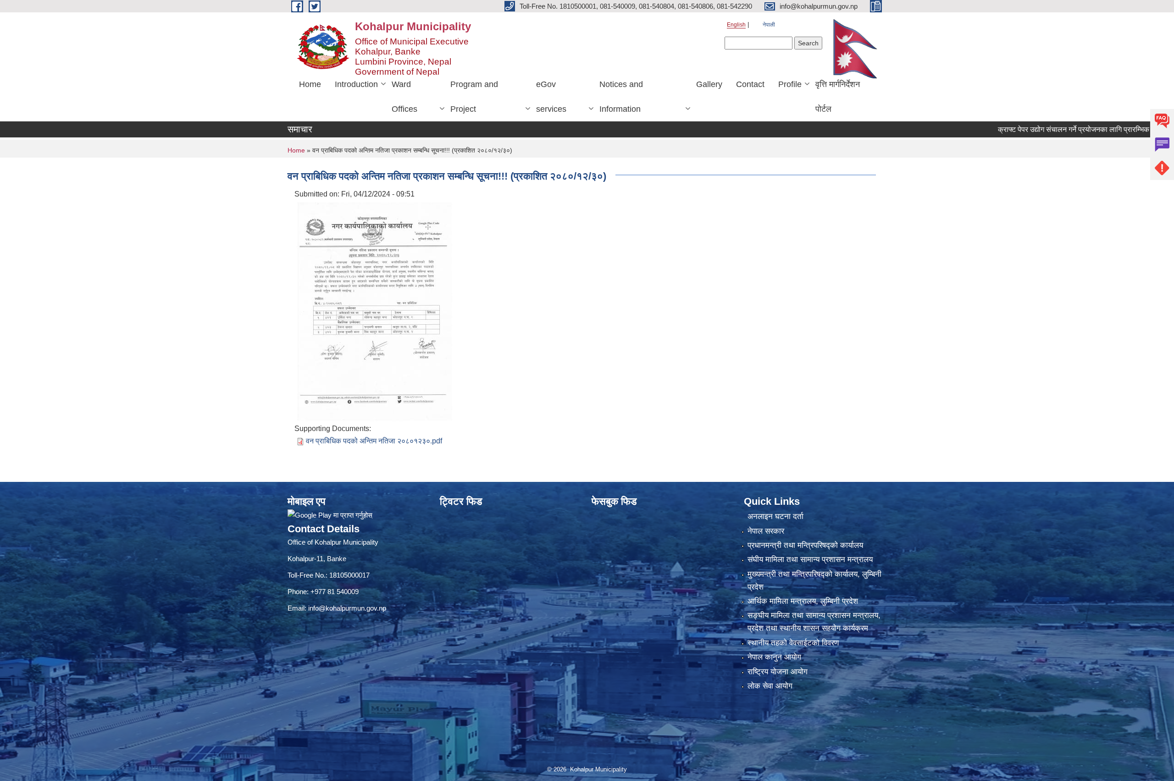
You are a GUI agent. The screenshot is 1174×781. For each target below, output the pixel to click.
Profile (790, 84)
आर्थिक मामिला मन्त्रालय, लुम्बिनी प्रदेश (803, 601)
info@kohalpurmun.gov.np (347, 608)
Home (310, 84)
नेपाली (769, 25)
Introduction (356, 84)
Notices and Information (621, 97)
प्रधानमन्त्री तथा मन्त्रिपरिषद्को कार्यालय (805, 545)
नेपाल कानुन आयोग (774, 657)
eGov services (551, 97)
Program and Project (474, 97)
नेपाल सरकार (766, 531)
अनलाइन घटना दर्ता (775, 516)
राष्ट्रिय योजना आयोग (778, 671)
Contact (750, 84)
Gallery (709, 84)
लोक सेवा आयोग (770, 686)
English (736, 25)
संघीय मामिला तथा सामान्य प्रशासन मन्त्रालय (810, 559)
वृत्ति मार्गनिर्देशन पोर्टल (837, 97)
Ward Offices (404, 97)
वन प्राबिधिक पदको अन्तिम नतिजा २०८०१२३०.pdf (374, 441)
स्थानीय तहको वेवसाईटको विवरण (793, 643)
